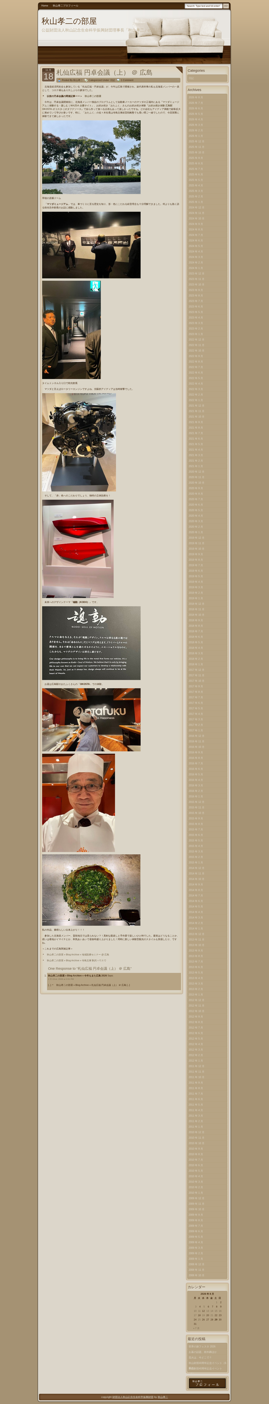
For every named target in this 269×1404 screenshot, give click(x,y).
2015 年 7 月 (196, 829)
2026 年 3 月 (196, 124)
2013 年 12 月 (196, 934)
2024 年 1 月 (196, 268)
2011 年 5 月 (196, 1104)
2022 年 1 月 (196, 400)
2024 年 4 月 (196, 251)
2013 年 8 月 (196, 956)
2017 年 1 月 (196, 730)
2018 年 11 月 (196, 609)
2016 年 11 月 (196, 741)
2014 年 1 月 (196, 928)
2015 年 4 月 (196, 846)
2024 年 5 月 (196, 246)
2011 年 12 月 (196, 1066)
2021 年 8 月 (196, 427)
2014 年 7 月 (196, 895)
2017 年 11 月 (196, 675)
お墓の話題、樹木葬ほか (203, 1352)
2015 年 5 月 (196, 840)
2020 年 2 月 (196, 526)
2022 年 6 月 (196, 372)
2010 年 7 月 (196, 1159)
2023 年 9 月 (196, 290)
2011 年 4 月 (196, 1110)
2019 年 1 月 (196, 598)
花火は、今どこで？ (200, 1357)
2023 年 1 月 (196, 334)
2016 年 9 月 (196, 752)
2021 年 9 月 (196, 422)
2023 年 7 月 (196, 301)
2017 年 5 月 (196, 708)
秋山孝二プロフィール (65, 5)
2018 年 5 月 (196, 642)
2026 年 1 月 (196, 135)
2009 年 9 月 (196, 1214)
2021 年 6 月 (196, 438)
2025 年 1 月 (196, 202)
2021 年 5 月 (196, 444)
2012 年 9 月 (196, 1016)
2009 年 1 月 (196, 1258)
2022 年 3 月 (196, 389)
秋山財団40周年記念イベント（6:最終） (208, 1364)
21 (212, 1315)
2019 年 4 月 (196, 581)
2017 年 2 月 (196, 724)
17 (195, 1315)
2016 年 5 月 (196, 774)
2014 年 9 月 (196, 884)
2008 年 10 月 (196, 1275)
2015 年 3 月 (196, 851)
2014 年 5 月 (196, 906)
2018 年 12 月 (196, 603)
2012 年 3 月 (196, 1049)
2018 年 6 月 (196, 636)
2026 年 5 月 (196, 113)
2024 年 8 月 (196, 229)
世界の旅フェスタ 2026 (202, 1346)
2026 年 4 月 (196, 119)
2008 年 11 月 (196, 1269)
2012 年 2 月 (196, 1055)
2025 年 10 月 (196, 152)
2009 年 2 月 (196, 1253)
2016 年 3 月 (196, 785)
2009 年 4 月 (196, 1242)
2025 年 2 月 (196, 196)
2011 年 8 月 (196, 1088)
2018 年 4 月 (196, 647)
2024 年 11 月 (196, 213)
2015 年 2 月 (196, 857)
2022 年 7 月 (196, 367)
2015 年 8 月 (196, 824)
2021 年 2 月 (196, 460)
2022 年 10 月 (196, 350)
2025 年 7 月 (196, 168)
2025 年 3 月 (196, 191)
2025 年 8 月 (196, 163)
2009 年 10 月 (196, 1209)
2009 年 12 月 (196, 1198)
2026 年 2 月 (196, 130)
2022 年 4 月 (196, 383)
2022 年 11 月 (196, 345)
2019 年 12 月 (196, 537)
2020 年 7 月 (196, 499)
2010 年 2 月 (196, 1187)
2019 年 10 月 (196, 548)
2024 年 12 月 (196, 207)
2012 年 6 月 (196, 1033)
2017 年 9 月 (196, 686)
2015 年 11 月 (196, 807)
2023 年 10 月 (196, 284)
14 (212, 1311)
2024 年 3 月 (196, 257)
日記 (112, 80)
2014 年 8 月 (196, 890)
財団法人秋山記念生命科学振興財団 (132, 1397)
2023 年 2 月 (196, 328)
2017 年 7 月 (196, 697)
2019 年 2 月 (196, 592)
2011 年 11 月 (196, 1071)
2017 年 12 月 (196, 669)
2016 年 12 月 (196, 735)
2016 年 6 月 (196, 768)
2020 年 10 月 (196, 482)
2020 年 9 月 (196, 488)
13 (207, 1311)
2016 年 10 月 (196, 746)
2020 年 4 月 (196, 515)
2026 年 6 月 (196, 108)
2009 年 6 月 (196, 1231)
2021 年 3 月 (196, 455)
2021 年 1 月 (196, 466)
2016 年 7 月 (196, 763)
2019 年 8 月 (196, 559)
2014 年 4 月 (196, 912)
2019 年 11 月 (196, 543)
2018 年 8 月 (196, 625)
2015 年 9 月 (196, 818)
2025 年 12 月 (196, 141)
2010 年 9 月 (196, 1148)
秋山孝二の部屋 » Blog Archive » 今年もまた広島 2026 (77, 975)
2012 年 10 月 (196, 1011)
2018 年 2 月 (196, 658)
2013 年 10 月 (196, 945)
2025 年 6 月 (196, 174)
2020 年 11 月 (196, 477)
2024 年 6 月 (196, 240)
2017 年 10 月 (196, 680)
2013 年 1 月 (196, 994)
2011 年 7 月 (196, 1093)
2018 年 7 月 (196, 631)
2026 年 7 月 (196, 102)
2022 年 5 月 (196, 378)
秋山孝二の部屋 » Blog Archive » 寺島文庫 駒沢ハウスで (76, 960)
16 (220, 1311)
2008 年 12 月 (196, 1264)
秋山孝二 (163, 1397)
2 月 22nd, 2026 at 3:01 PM (61, 979)
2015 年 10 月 (196, 812)
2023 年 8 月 (196, 295)
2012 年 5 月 (196, 1038)
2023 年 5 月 (196, 312)
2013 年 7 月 (196, 961)
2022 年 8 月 (196, 361)
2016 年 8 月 (196, 757)
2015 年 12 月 (196, 801)
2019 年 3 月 (196, 587)
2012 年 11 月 (196, 1005)
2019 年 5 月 (196, 576)
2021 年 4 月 (196, 449)
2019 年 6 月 (196, 570)
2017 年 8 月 (196, 691)
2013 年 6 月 (196, 967)
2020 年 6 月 (196, 504)
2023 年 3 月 (196, 323)
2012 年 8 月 (196, 1022)
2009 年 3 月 (196, 1247)
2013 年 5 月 (196, 972)
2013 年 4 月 (196, 978)
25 (199, 1319)
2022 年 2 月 (196, 394)
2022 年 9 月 (196, 356)
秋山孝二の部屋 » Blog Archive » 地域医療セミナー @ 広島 (78, 954)
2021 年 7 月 (196, 433)
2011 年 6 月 (196, 1099)
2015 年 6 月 (196, 835)
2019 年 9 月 (196, 554)
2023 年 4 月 (196, 317)
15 (216, 1311)
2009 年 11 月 (196, 1203)
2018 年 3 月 (196, 653)
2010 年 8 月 (196, 1154)
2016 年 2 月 (196, 790)
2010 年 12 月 (196, 1132)
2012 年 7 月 (196, 1027)
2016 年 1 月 (196, 796)
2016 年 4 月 (196, 779)
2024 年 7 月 (196, 235)
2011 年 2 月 (196, 1121)
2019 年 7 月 (196, 565)
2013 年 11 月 (196, 939)
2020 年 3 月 (196, 521)
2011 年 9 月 (196, 1082)
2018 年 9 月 (196, 620)
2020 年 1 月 (196, 532)
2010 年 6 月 (196, 1165)
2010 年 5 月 (196, 1170)
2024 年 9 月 (196, 224)
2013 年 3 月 (196, 983)
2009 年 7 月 (196, 1225)
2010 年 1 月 (196, 1192)
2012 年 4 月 (196, 1044)
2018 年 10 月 (196, 614)
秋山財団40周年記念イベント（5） (205, 1369)
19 (203, 1315)
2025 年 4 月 (196, 185)
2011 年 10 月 (196, 1077)
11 (199, 1311)
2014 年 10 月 (196, 879)
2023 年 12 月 (196, 273)
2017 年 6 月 (196, 702)
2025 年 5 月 (196, 179)
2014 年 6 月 (196, 901)
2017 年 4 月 (196, 713)
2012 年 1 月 (196, 1060)
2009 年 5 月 (196, 1236)
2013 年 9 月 (196, 950)
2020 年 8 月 (196, 493)
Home (44, 5)
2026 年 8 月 (196, 97)
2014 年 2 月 (196, 923)
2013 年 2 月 (196, 989)
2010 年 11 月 (196, 1137)
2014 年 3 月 (196, 917)
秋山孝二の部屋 (69, 21)
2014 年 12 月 (196, 868)
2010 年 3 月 (196, 1181)
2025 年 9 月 (196, 157)
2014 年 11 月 (196, 873)
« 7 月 (196, 1328)
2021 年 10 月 (196, 416)
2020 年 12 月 (196, 471)
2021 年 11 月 (196, 411)
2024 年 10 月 (196, 218)
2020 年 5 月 (196, 510)
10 (195, 1311)
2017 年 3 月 (196, 719)
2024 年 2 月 (196, 262)
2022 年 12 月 (196, 339)
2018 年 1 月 (196, 664)
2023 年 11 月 (196, 279)
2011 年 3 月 (196, 1115)
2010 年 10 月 (196, 1143)
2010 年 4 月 (196, 1176)
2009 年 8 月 (196, 1220)
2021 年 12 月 (196, 405)
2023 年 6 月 (196, 306)
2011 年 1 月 (196, 1126)
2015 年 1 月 (196, 862)
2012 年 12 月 (196, 1000)
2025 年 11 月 (196, 146)
